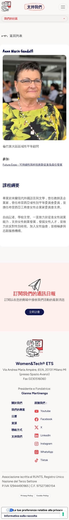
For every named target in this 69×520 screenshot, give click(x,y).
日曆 (14, 416)
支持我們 (34, 7)
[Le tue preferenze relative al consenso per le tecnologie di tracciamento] (63, 514)
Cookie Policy (42, 495)
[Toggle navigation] (63, 7)
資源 (14, 423)
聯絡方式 (17, 429)
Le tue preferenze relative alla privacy (38, 510)
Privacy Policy (27, 495)
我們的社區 (11, 18)
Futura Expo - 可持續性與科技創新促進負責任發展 (32, 164)
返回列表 (15, 36)
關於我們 (17, 403)
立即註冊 (34, 312)
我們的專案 (18, 409)
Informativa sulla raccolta (20, 515)
